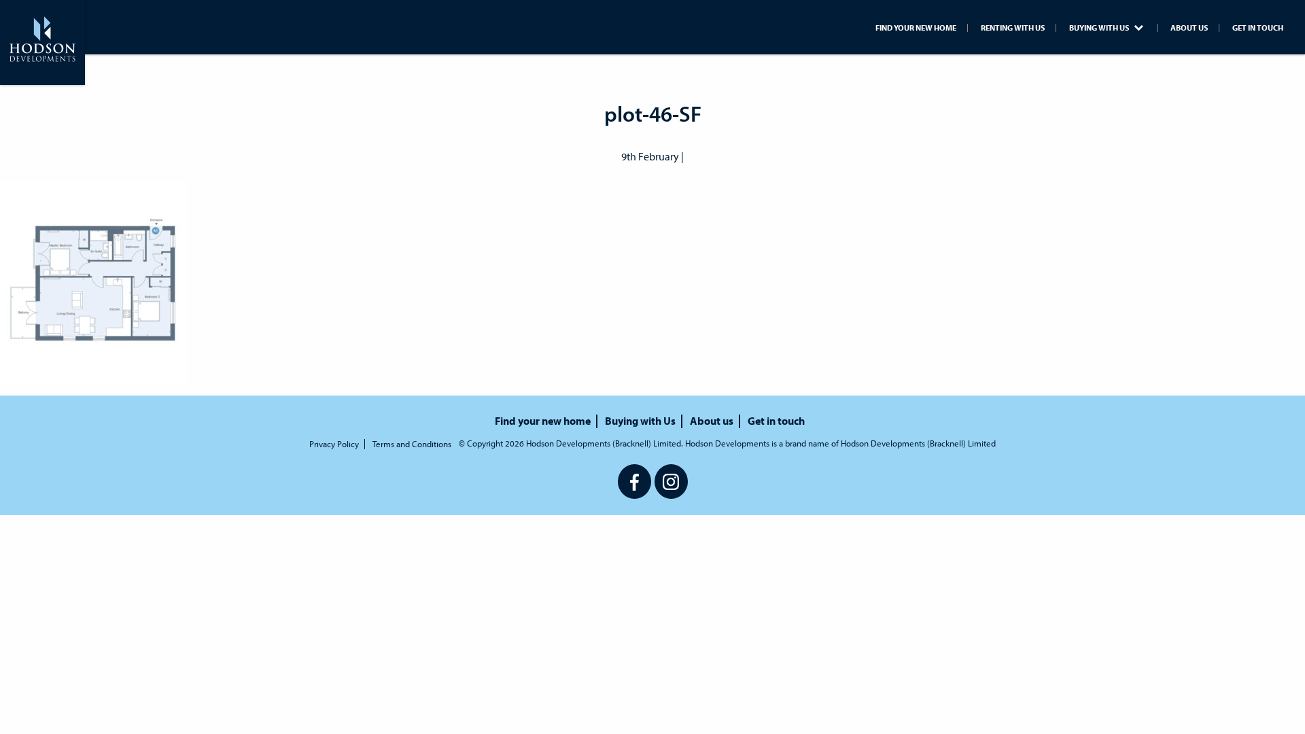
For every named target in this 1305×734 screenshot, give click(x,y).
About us (1189, 28)
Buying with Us (1099, 28)
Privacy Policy (334, 444)
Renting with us (1013, 28)
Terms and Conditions (411, 444)
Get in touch (1257, 28)
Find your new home (915, 28)
